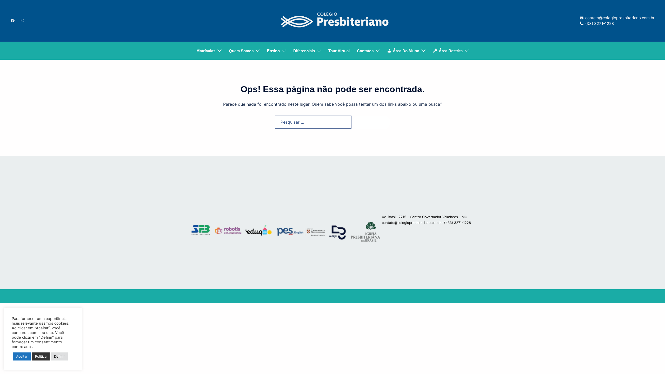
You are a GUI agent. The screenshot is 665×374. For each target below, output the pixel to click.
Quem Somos (241, 51)
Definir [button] (59, 356)
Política (40, 356)
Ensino (273, 51)
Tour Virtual (339, 51)
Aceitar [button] (22, 356)
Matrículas (205, 51)
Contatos (365, 51)
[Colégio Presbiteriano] (332, 20)
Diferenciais (304, 51)
